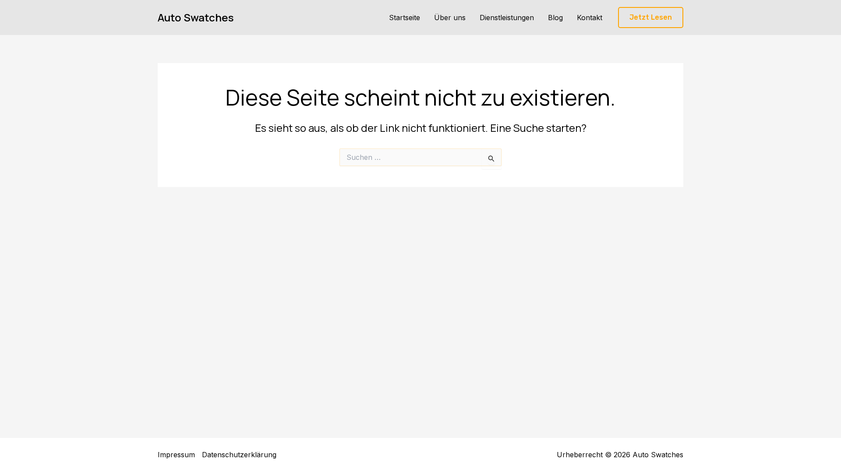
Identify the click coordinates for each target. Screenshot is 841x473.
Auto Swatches (196, 17)
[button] (650, 17)
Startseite (404, 17)
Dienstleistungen (507, 17)
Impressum (176, 454)
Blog (555, 17)
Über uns (450, 17)
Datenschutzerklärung (239, 454)
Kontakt (589, 17)
